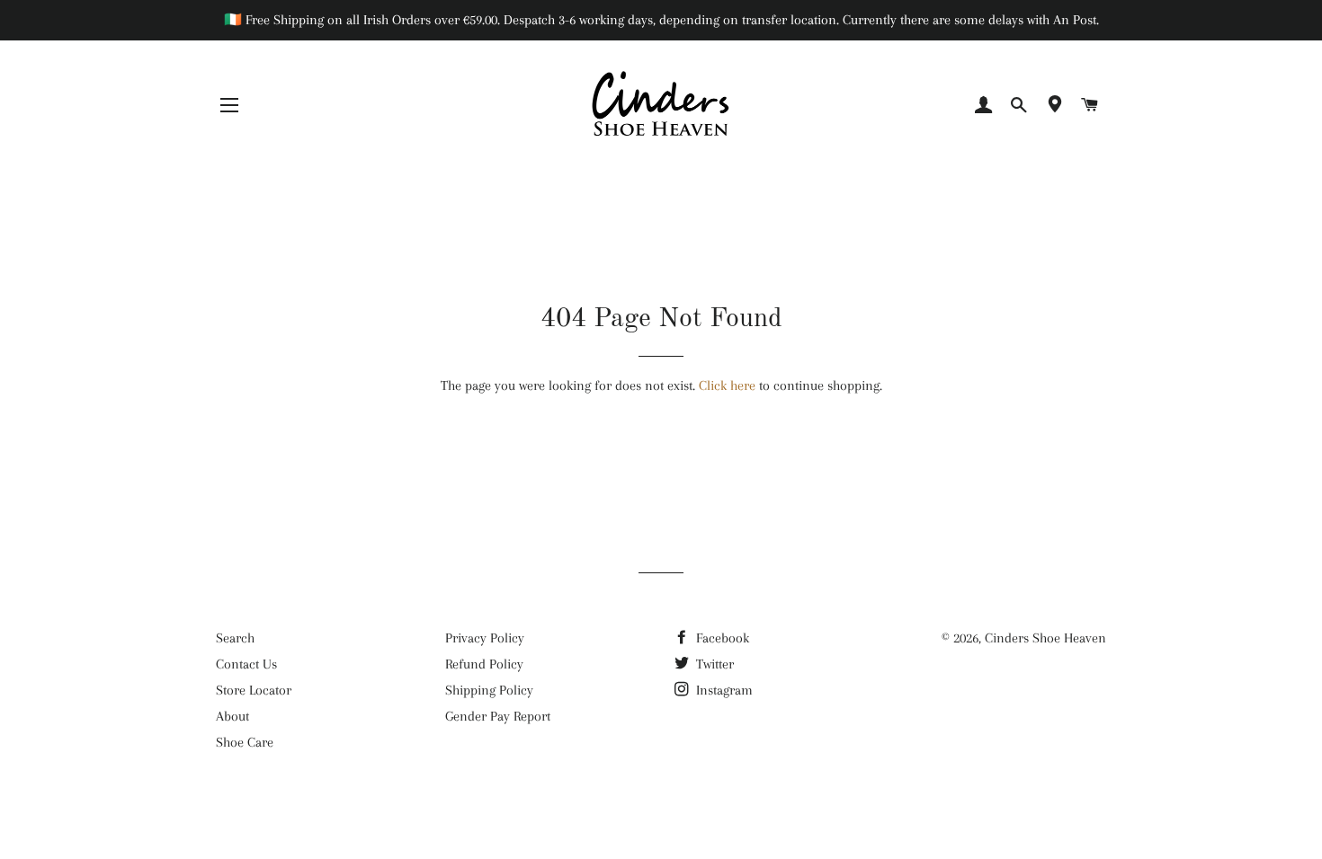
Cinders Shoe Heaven (1045, 638)
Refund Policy (484, 664)
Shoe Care (244, 742)
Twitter (713, 664)
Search (235, 638)
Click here (727, 385)
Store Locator (253, 690)
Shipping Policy (489, 690)
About (232, 716)
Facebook (720, 638)
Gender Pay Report (497, 716)
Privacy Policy (484, 638)
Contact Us (246, 664)
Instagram (722, 690)
